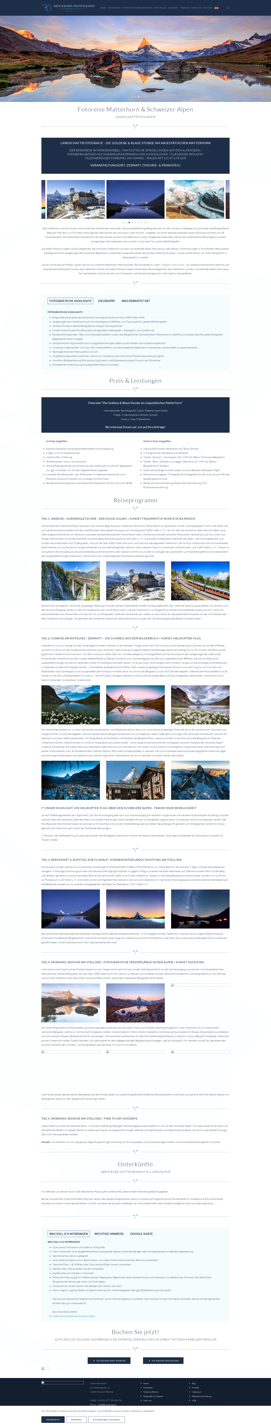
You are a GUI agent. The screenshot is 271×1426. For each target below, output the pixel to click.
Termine (185, 8)
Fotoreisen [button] (114, 8)
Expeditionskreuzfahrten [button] (137, 8)
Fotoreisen (148, 1387)
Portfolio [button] (160, 8)
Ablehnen (76, 1419)
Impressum (197, 1392)
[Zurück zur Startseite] (68, 8)
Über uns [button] (196, 8)
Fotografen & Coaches (153, 1396)
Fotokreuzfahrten (151, 1392)
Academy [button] (173, 8)
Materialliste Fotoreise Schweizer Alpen (73, 1316)
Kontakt (208, 8)
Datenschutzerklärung (202, 1396)
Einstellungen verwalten (106, 1419)
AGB (194, 1400)
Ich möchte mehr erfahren (111, 1360)
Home (103, 8)
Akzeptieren (53, 1419)
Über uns (147, 1400)
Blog (194, 1383)
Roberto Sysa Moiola (173, 264)
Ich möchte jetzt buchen (165, 1360)
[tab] (132, 96)
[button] (228, 8)
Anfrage (159, 427)
